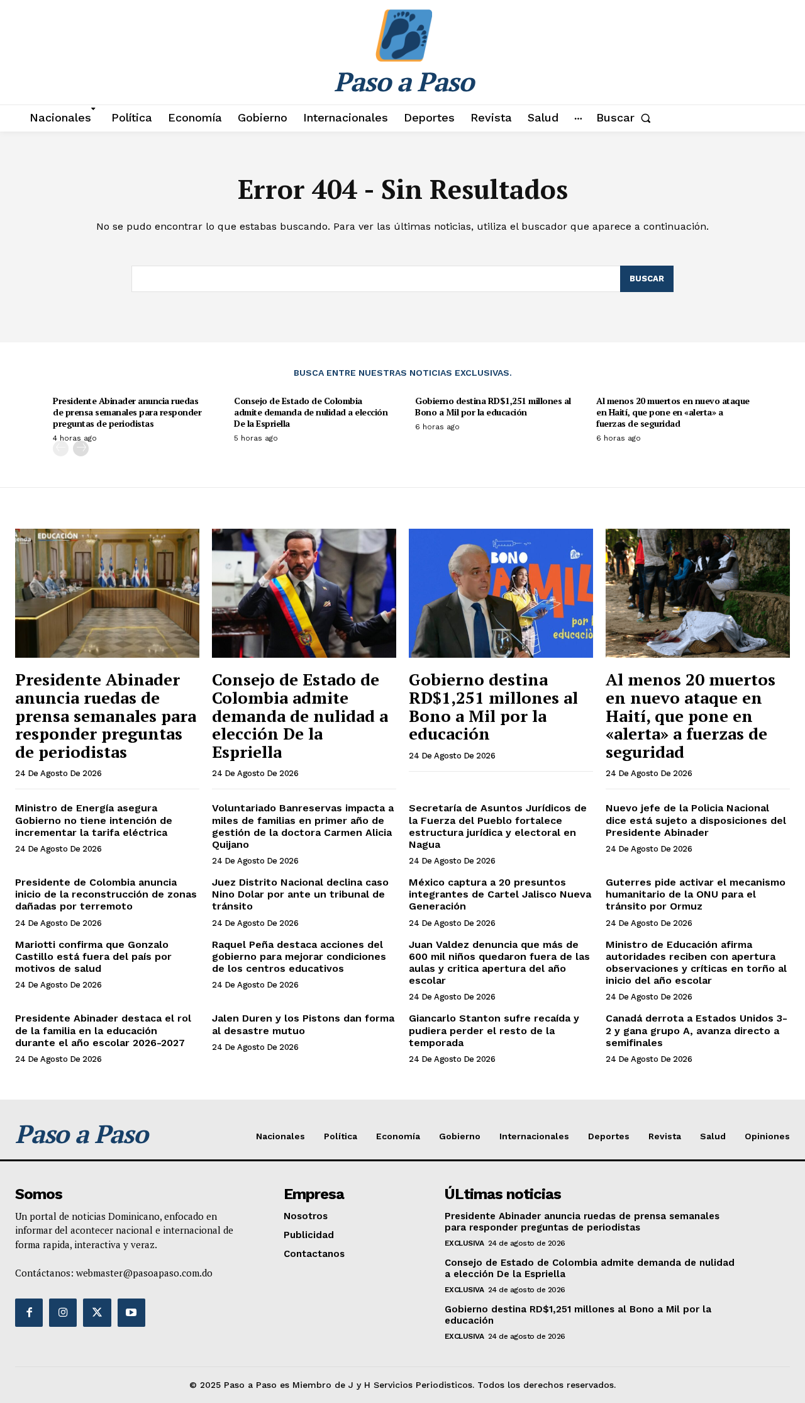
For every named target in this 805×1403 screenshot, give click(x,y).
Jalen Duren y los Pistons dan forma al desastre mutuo (303, 1024)
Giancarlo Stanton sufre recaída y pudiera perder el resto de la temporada (494, 1030)
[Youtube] (131, 1312)
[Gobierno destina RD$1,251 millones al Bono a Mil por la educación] (501, 593)
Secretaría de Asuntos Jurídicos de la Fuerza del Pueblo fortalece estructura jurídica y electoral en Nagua (498, 826)
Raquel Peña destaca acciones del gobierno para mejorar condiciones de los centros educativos (299, 956)
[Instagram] (63, 1312)
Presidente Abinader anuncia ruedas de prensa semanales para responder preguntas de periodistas (127, 412)
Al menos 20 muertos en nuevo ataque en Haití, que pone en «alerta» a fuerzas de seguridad (673, 412)
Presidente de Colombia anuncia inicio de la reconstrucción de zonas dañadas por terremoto (106, 894)
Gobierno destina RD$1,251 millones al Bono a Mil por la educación (493, 406)
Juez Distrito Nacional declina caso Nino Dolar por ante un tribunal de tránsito (300, 894)
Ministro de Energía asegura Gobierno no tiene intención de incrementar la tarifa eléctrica (93, 820)
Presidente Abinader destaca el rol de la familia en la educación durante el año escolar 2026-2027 (103, 1030)
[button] (626, 117)
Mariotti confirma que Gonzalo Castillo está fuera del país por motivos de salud (93, 956)
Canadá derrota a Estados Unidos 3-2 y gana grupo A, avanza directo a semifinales (696, 1030)
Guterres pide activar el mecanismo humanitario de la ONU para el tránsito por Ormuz (696, 894)
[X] (97, 1312)
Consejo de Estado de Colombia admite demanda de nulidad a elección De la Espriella (310, 412)
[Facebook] (29, 1312)
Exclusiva (464, 1243)
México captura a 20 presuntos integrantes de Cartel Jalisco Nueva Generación (500, 894)
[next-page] (81, 448)
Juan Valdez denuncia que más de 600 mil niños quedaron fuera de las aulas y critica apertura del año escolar (499, 962)
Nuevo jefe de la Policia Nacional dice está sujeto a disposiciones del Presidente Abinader (696, 820)
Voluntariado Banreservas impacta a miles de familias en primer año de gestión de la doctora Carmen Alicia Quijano (303, 826)
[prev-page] (61, 448)
